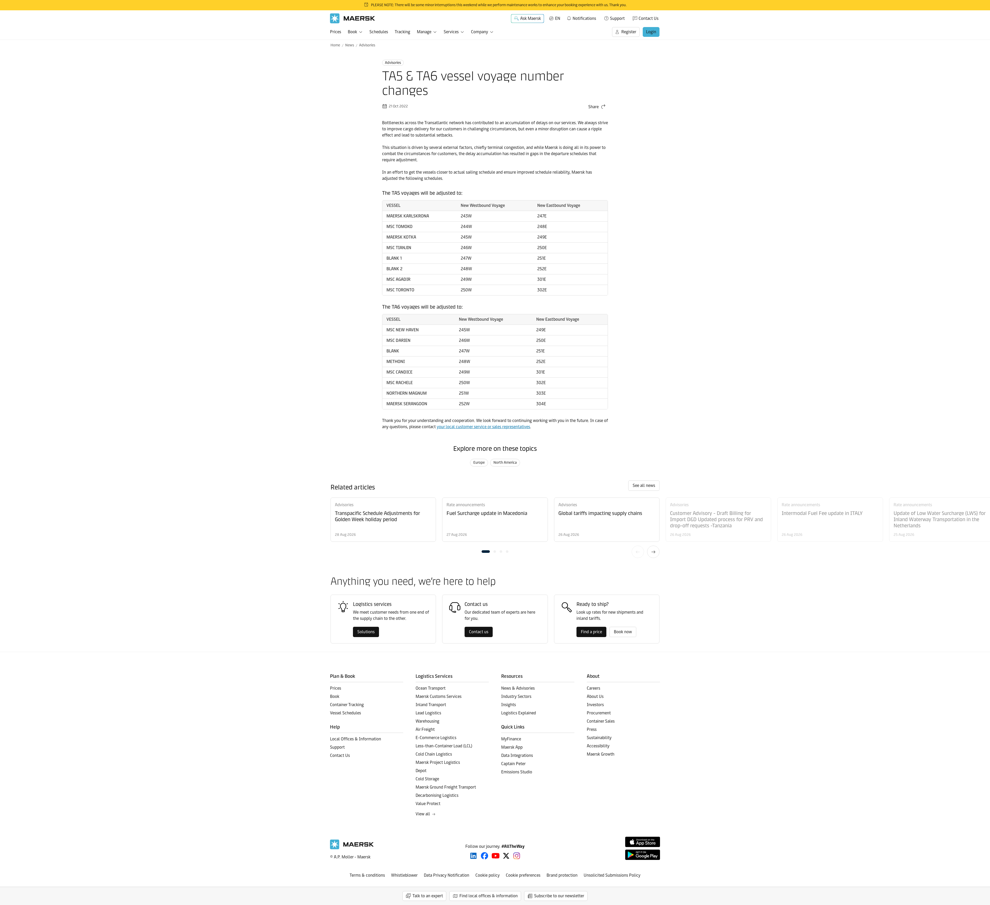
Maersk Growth (600, 754)
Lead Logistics (428, 713)
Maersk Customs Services (438, 696)
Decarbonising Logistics (437, 795)
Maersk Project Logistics (438, 762)
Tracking (402, 31)
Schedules (378, 31)
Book (352, 31)
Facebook (484, 855)
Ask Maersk (530, 18)
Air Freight (425, 729)
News (349, 45)
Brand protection (562, 875)
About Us (595, 696)
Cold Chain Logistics (434, 754)
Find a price (591, 631)
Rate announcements (466, 504)
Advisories (367, 45)
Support (617, 18)
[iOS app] (642, 842)
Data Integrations (517, 755)
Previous (638, 552)
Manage (424, 31)
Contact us (478, 631)
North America (505, 462)
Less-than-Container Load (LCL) (444, 745)
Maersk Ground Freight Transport (446, 787)
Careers (593, 688)
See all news (644, 485)
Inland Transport (431, 704)
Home (335, 45)
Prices (335, 31)
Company (479, 31)
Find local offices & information (488, 895)
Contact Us (648, 18)
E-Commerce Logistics (436, 737)
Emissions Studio (516, 771)
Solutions (366, 631)
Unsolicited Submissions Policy (612, 875)
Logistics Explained (518, 713)
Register (628, 31)
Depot (421, 770)
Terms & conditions (367, 875)
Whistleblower (404, 875)
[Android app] (642, 855)
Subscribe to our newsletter (559, 895)
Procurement (599, 713)
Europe (479, 462)
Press (592, 729)
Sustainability (599, 737)
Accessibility (598, 745)
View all (423, 813)
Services (451, 31)
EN (557, 18)
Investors (595, 704)
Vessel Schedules (345, 713)
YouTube (495, 856)
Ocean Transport (431, 688)
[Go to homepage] (352, 18)
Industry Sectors (516, 696)
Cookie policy (487, 875)
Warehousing (427, 721)
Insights (508, 704)
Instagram (517, 856)
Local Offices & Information (355, 739)
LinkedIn (473, 856)
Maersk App (512, 747)
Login (651, 31)
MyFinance (511, 739)
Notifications (581, 17)
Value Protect (428, 803)
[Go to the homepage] (352, 847)
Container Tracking (347, 704)
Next (653, 552)
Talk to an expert (427, 895)
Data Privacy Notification (446, 875)
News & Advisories (518, 688)
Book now (623, 631)
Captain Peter (513, 763)
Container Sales (601, 721)
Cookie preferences (523, 875)
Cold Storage (427, 778)
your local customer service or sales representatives (483, 426)
